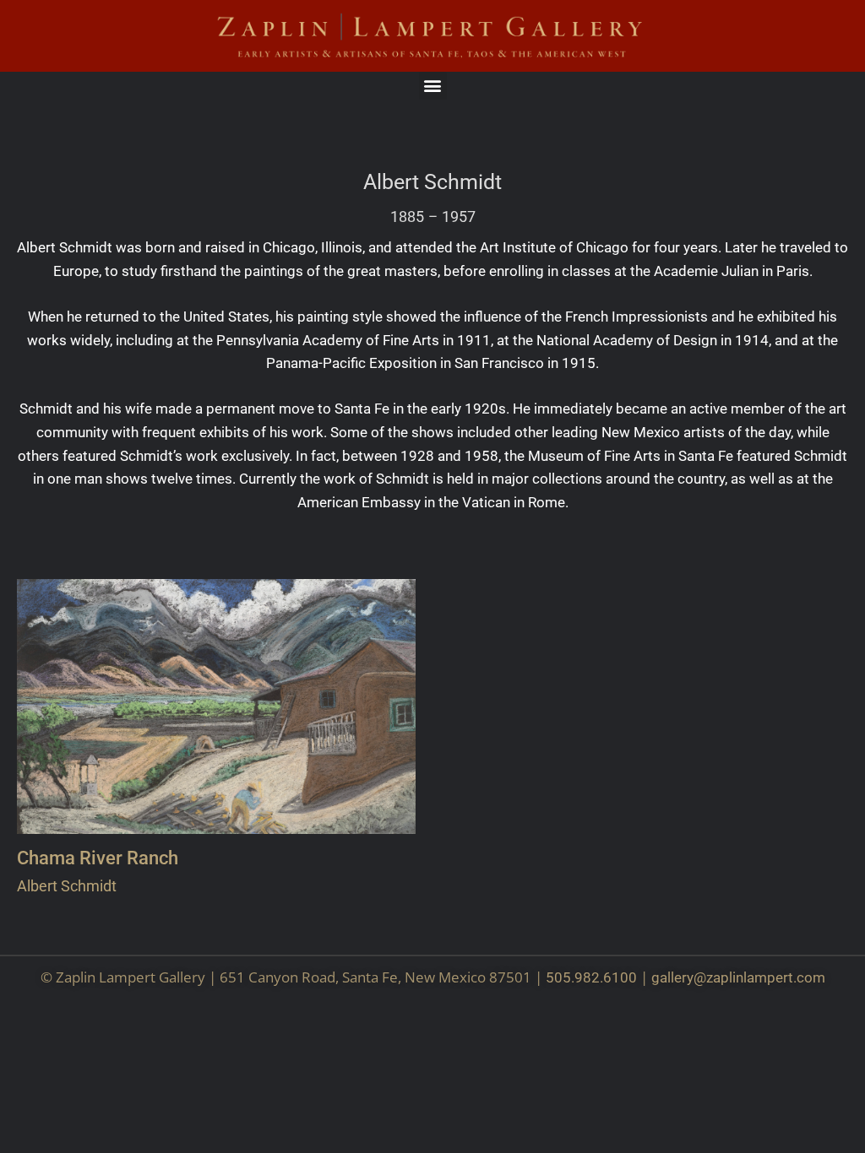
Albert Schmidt (432, 182)
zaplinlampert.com (765, 977)
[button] (433, 86)
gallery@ (678, 977)
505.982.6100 (591, 977)
